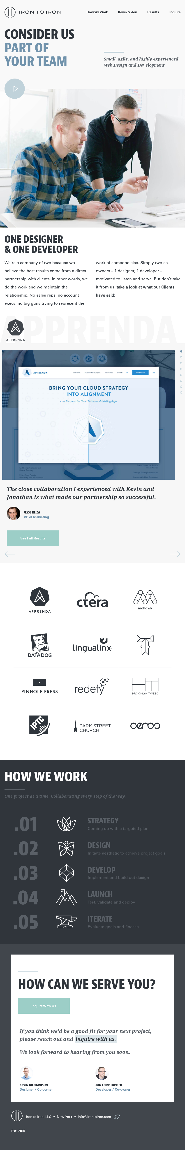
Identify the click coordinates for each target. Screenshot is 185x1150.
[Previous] (10, 554)
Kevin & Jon (127, 12)
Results (153, 12)
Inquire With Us (44, 1006)
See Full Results (33, 538)
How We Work (97, 12)
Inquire (174, 12)
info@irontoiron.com (94, 1117)
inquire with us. (96, 1039)
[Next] (175, 554)
